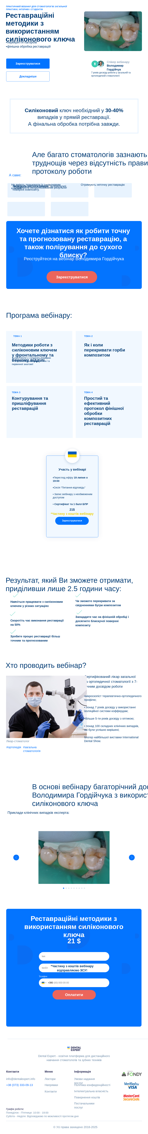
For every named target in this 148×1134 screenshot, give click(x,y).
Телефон (43, 976)
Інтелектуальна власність (91, 1091)
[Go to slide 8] (81, 888)
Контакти (51, 1091)
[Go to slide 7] (79, 888)
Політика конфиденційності (92, 1085)
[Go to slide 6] (76, 888)
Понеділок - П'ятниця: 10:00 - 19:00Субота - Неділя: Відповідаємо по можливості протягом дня (42, 1113)
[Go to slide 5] (74, 888)
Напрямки (51, 1085)
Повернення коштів (87, 1097)
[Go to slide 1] (63, 888)
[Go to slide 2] (66, 888)
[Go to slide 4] (71, 888)
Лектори (50, 1079)
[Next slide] (132, 857)
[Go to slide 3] (68, 888)
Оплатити (74, 995)
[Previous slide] (16, 857)
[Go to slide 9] (84, 888)
